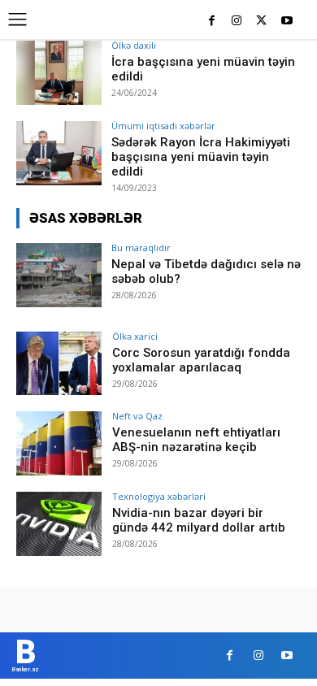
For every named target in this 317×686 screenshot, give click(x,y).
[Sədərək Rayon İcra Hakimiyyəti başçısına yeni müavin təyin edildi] (59, 153)
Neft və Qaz (137, 415)
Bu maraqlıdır (141, 247)
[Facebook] (211, 21)
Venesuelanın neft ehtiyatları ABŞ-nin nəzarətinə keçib (196, 439)
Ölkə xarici (135, 336)
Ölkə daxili (133, 45)
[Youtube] (286, 21)
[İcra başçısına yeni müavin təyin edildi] (59, 73)
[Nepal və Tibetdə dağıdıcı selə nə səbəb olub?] (59, 275)
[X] (261, 21)
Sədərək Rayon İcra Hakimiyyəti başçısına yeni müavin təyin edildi (200, 157)
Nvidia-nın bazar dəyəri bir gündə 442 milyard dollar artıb (198, 520)
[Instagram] (237, 21)
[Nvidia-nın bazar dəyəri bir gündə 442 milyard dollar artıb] (59, 524)
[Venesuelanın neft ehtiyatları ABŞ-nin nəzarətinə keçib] (59, 443)
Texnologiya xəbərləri (159, 496)
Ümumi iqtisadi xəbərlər (163, 125)
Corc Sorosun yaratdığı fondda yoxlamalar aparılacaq (201, 360)
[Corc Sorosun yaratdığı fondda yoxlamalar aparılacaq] (59, 364)
